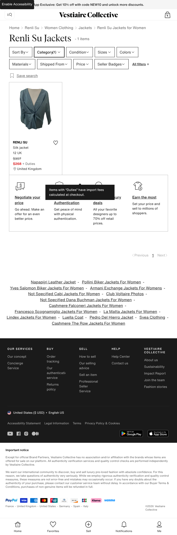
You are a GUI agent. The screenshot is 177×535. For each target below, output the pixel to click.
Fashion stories (155, 386)
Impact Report (155, 373)
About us (151, 360)
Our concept (16, 356)
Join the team (154, 380)
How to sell (87, 356)
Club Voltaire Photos (125, 294)
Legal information (56, 423)
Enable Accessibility (17, 4)
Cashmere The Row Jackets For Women (88, 323)
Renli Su (32, 27)
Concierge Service (15, 366)
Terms (77, 423)
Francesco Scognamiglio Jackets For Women (56, 312)
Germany (64, 506)
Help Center (121, 356)
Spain (76, 506)
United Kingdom (26, 506)
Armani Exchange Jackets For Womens (126, 288)
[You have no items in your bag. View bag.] (167, 15)
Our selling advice (87, 366)
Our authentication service (58, 373)
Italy (85, 506)
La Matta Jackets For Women (130, 312)
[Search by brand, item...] (9, 14)
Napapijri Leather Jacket (53, 282)
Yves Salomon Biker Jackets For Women (47, 288)
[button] (167, 15)
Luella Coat (72, 317)
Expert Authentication (67, 199)
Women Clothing (58, 27)
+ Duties (28, 163)
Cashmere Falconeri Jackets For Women (86, 306)
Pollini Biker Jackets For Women (111, 282)
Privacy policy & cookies (102, 423)
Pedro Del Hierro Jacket (111, 317)
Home (14, 27)
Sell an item (88, 374)
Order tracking (53, 359)
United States (48, 506)
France (10, 506)
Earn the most (144, 197)
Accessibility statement (24, 423)
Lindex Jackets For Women (31, 317)
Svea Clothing (152, 317)
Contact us (120, 363)
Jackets (85, 27)
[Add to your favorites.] (55, 143)
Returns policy (53, 387)
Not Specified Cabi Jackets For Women (64, 294)
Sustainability (154, 366)
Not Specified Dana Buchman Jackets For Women (86, 300)
